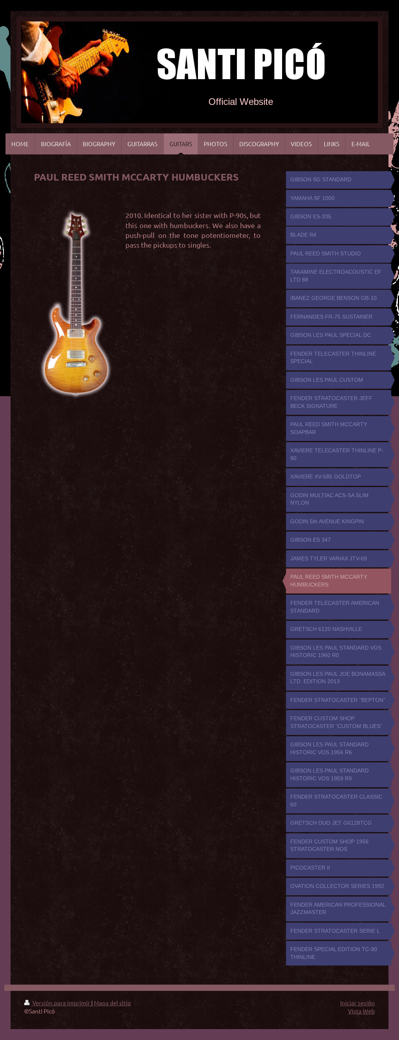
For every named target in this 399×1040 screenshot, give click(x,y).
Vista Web (361, 1011)
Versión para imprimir (61, 1002)
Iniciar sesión (357, 1002)
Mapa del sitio (112, 1002)
